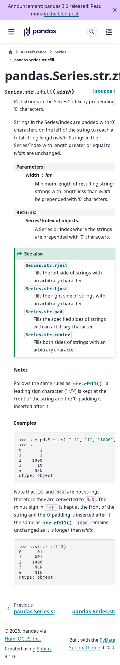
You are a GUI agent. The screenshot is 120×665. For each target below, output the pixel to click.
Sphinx (44, 648)
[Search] (91, 32)
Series (60, 52)
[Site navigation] (11, 32)
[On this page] (108, 32)
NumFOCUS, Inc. (23, 639)
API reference (34, 52)
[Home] (10, 52)
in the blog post (61, 13)
